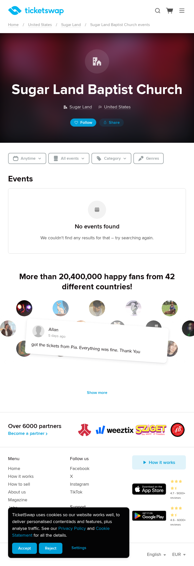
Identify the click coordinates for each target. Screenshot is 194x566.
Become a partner (26, 433)
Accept (24, 548)
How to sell (19, 484)
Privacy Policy (72, 528)
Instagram (79, 484)
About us (17, 492)
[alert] (68, 532)
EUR (176, 554)
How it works (21, 476)
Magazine (17, 500)
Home (13, 24)
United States (40, 24)
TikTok (76, 492)
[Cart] (170, 11)
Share (114, 122)
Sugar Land (71, 24)
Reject (50, 548)
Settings (78, 547)
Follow (86, 122)
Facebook (79, 468)
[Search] (158, 11)
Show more (97, 392)
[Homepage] (36, 10)
